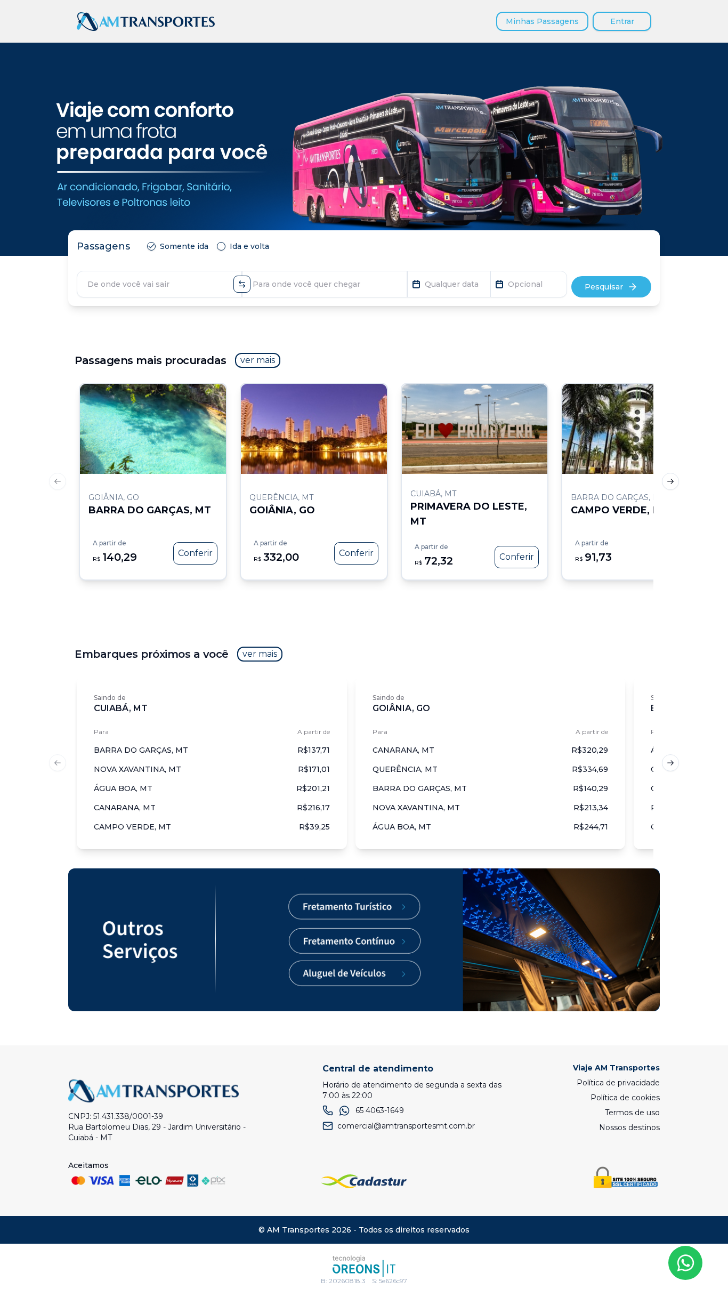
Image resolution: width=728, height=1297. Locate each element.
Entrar (622, 21)
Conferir (195, 553)
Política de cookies (625, 1097)
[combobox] (159, 284)
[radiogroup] (210, 246)
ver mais (257, 360)
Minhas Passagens (542, 21)
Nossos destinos (629, 1127)
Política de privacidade (618, 1082)
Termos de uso (632, 1112)
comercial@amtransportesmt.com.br (406, 1126)
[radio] (151, 246)
